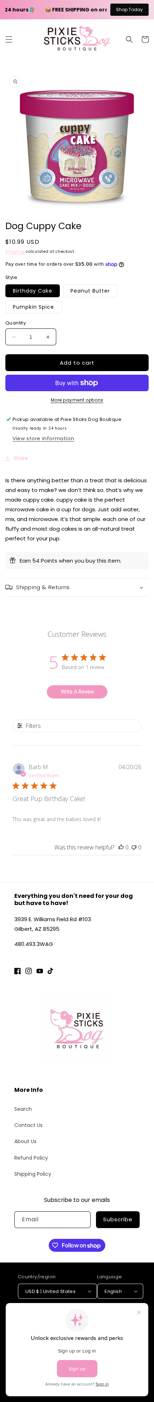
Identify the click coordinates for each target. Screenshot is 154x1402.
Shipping (15, 251)
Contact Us (28, 1125)
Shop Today (129, 9)
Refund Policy (31, 1157)
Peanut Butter (90, 290)
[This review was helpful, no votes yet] (121, 847)
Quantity (15, 322)
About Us (25, 1141)
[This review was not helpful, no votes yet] (133, 847)
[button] (9, 39)
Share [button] (21, 458)
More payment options (77, 400)
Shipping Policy (32, 1174)
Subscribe (118, 1219)
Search (23, 1109)
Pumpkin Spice (33, 307)
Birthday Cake (32, 290)
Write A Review (77, 691)
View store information (43, 438)
